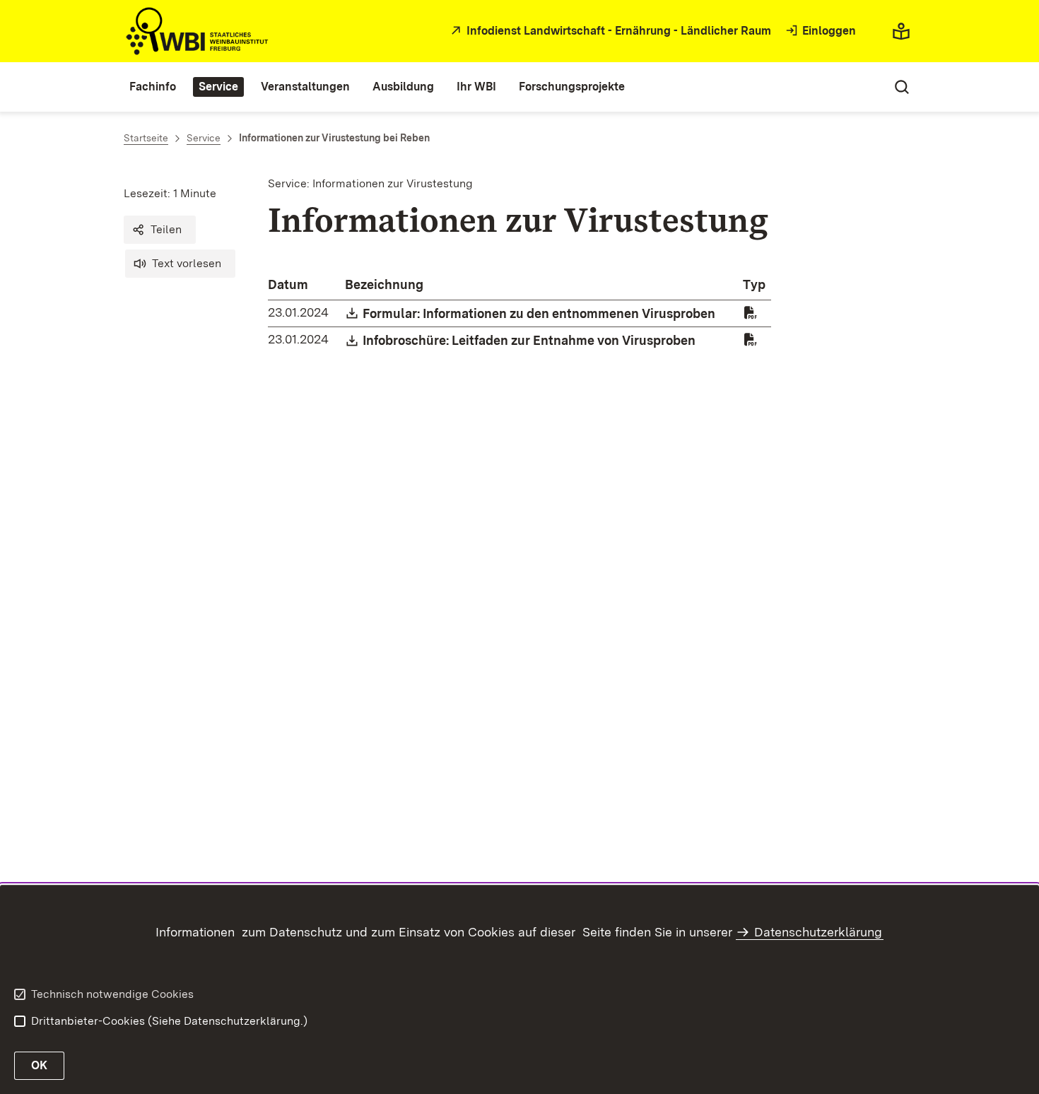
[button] (160, 230)
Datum (288, 284)
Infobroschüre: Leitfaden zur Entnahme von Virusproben (530, 340)
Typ (754, 284)
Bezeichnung (384, 284)
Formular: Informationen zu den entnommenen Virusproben (540, 313)
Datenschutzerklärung (818, 931)
